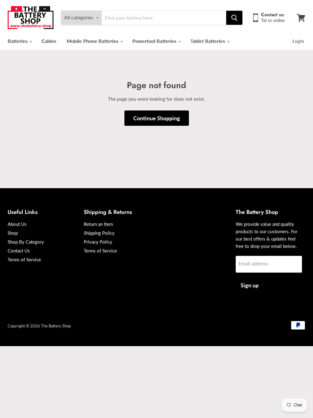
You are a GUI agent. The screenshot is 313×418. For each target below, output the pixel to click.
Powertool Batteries (155, 41)
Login (298, 41)
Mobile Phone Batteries (93, 41)
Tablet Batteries (208, 41)
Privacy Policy (98, 241)
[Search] (234, 18)
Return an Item (98, 224)
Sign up (250, 285)
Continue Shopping (156, 118)
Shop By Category (26, 241)
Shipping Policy (99, 233)
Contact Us (19, 250)
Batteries (18, 41)
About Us (17, 224)
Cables (49, 41)
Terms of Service (24, 259)
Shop (13, 233)
